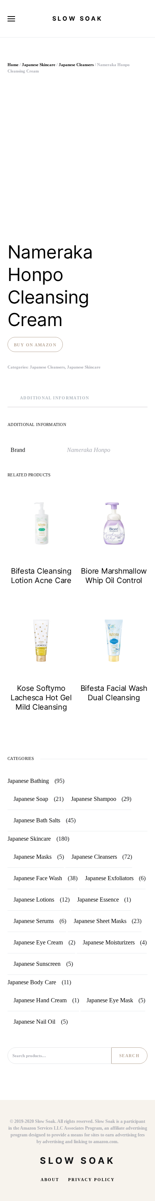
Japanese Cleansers (76, 64)
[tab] (55, 398)
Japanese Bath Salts (37, 820)
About (50, 1179)
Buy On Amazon (35, 345)
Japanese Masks (33, 857)
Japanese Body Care (32, 982)
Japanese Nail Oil (34, 1021)
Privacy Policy (91, 1179)
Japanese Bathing (28, 781)
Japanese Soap (31, 799)
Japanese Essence (98, 899)
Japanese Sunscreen (37, 964)
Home (13, 64)
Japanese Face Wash (38, 878)
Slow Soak (77, 18)
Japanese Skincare (38, 64)
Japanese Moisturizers (109, 942)
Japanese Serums (34, 921)
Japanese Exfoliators (109, 878)
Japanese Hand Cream (40, 1000)
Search (129, 1055)
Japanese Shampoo (93, 799)
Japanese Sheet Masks (100, 921)
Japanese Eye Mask (110, 1000)
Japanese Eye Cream (38, 942)
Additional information (54, 398)
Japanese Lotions (34, 899)
